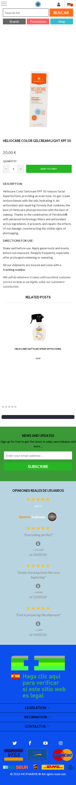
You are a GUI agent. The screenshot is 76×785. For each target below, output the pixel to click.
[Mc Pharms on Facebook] (30, 743)
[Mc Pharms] (38, 4)
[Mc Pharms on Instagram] (61, 743)
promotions (38, 21)
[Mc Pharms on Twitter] (15, 743)
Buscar (61, 12)
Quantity (10, 161)
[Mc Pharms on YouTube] (46, 743)
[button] (38, 417)
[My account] (61, 4)
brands (14, 21)
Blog (61, 21)
